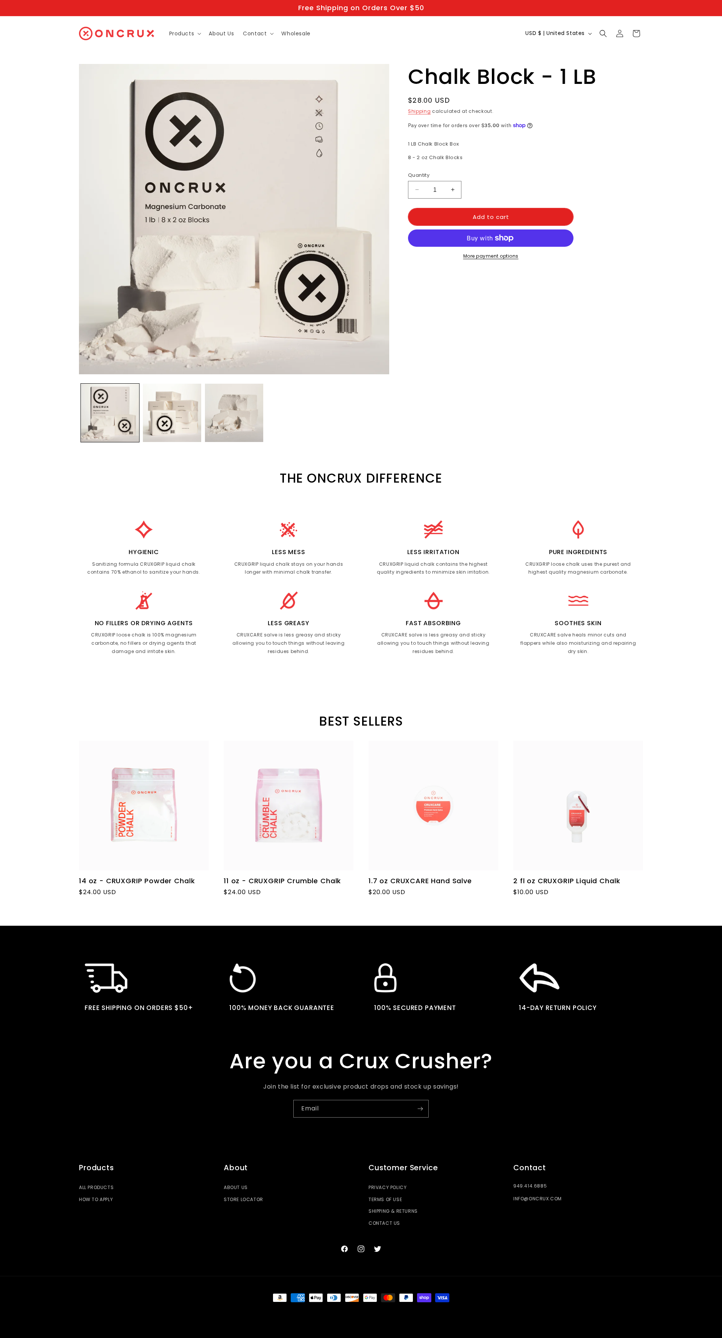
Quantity (418, 174)
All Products (96, 1187)
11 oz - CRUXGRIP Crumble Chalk (282, 881)
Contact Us (384, 1223)
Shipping (419, 111)
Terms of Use (385, 1199)
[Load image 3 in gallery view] (234, 413)
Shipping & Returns (393, 1211)
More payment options (491, 256)
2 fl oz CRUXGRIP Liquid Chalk (566, 881)
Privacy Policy (388, 1187)
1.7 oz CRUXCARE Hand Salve (420, 881)
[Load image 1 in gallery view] (110, 413)
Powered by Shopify (381, 1312)
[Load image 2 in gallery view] (172, 413)
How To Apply (96, 1199)
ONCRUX (347, 1312)
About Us (236, 1187)
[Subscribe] (420, 1109)
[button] (185, 33)
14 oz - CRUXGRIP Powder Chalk (137, 881)
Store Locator (243, 1199)
